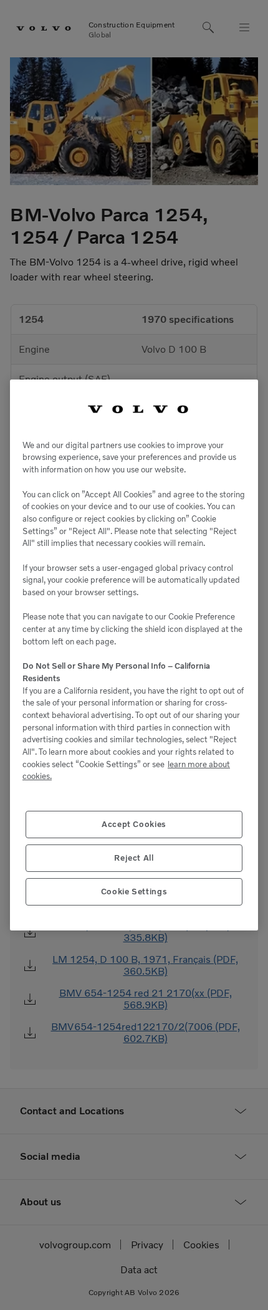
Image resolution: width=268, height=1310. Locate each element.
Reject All (134, 858)
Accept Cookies (134, 824)
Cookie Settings (134, 891)
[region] (134, 655)
